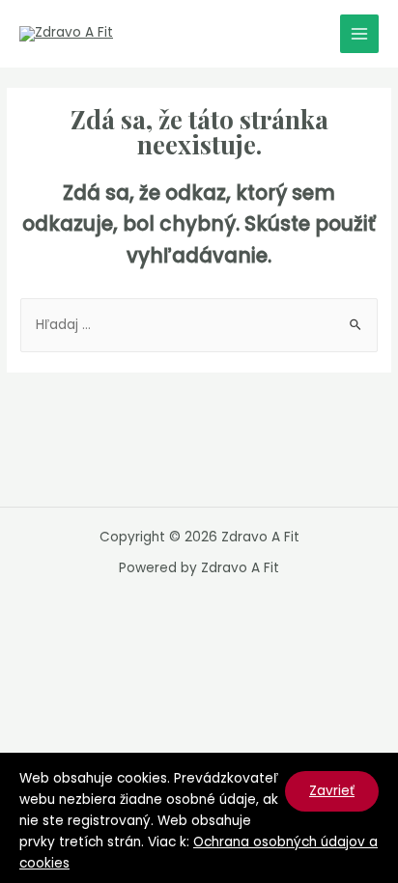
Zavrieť (332, 791)
